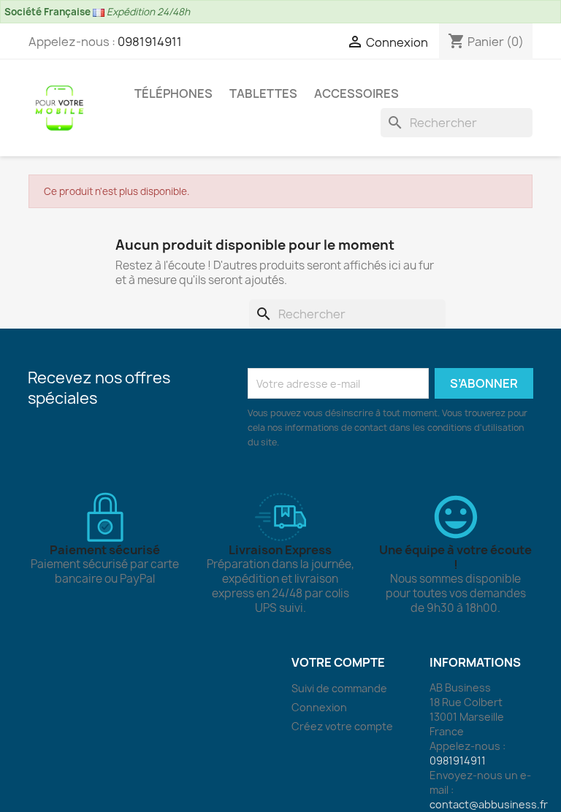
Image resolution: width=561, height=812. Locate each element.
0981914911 (150, 42)
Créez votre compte (342, 726)
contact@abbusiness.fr (489, 804)
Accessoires (356, 93)
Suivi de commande (339, 688)
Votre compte (338, 662)
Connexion (319, 707)
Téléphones (173, 93)
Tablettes (263, 93)
